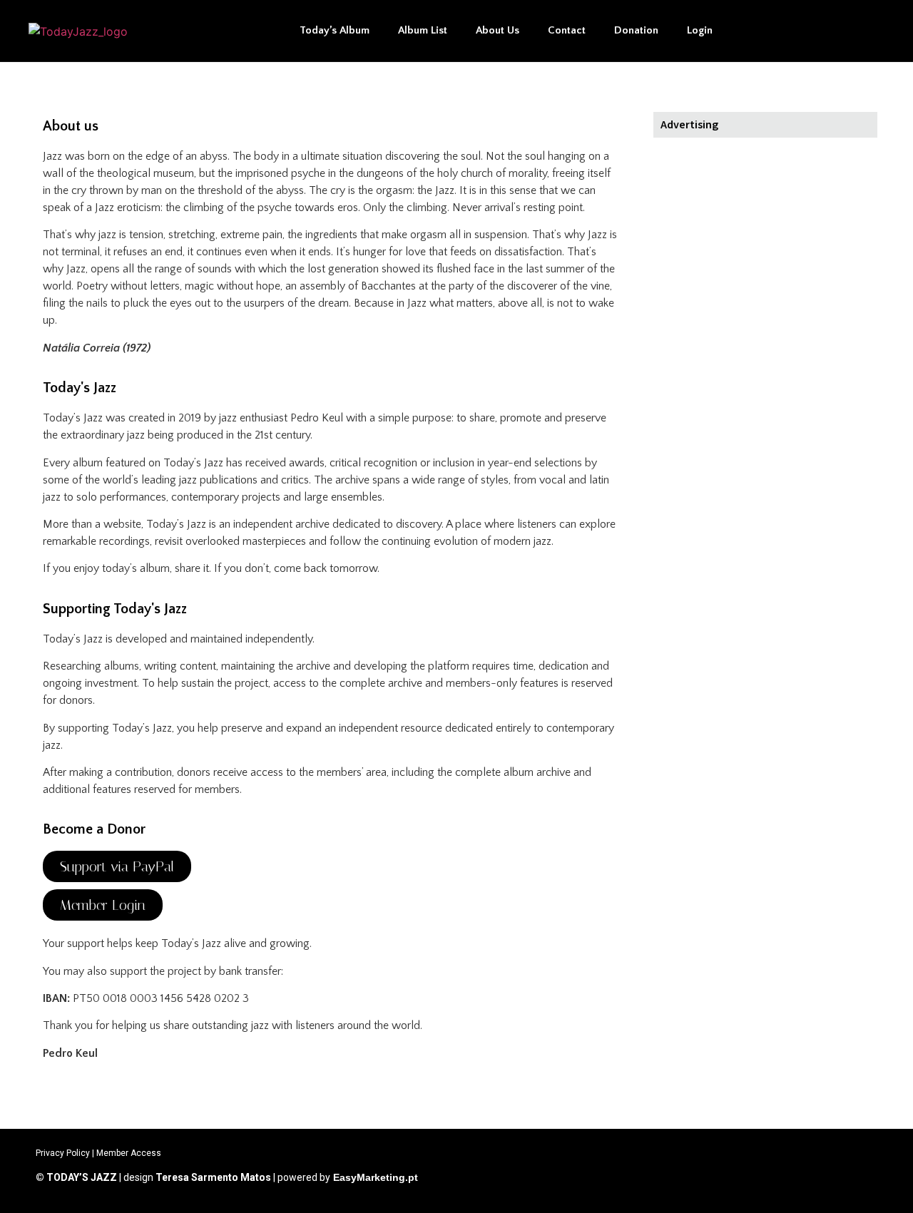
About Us (497, 30)
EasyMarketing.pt (374, 1177)
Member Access (128, 1153)
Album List (422, 30)
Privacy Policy (63, 1153)
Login (700, 30)
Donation (636, 30)
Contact (567, 30)
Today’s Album (334, 30)
